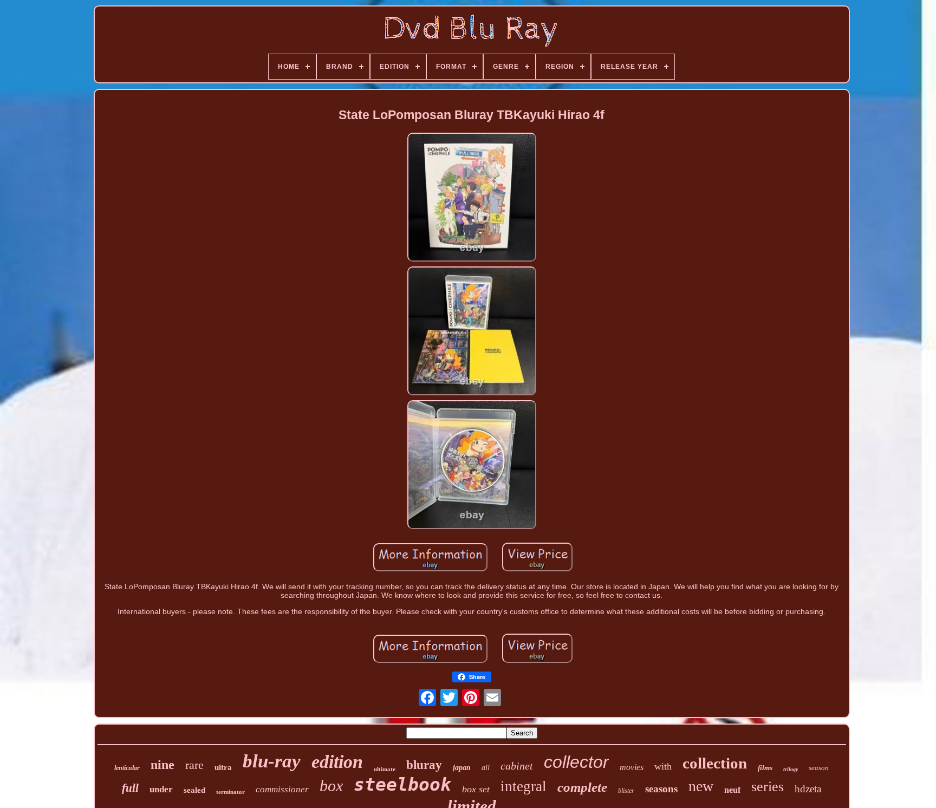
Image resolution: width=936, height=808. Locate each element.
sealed (194, 790)
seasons (661, 788)
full (130, 787)
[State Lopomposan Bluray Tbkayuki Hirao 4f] (471, 198)
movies (632, 767)
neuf (732, 789)
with (663, 766)
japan (462, 768)
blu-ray (272, 761)
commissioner (282, 789)
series (767, 786)
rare (194, 765)
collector (576, 762)
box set (476, 789)
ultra (223, 767)
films (765, 768)
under (161, 789)
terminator (230, 792)
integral (523, 786)
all (486, 768)
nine (162, 765)
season (819, 768)
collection (714, 763)
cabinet (516, 766)
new (700, 786)
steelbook (402, 784)
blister (626, 790)
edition (337, 762)
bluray (424, 765)
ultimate (384, 769)
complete (582, 787)
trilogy (790, 769)
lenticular (127, 768)
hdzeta (808, 788)
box (331, 785)
